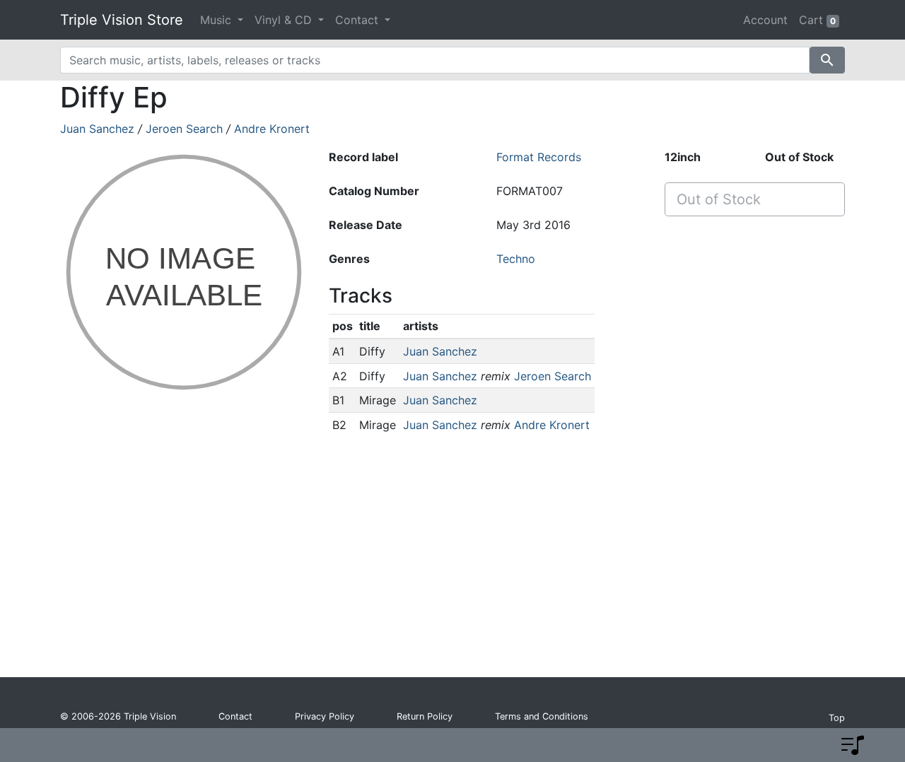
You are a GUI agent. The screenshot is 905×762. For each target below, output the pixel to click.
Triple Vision (150, 716)
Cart (817, 20)
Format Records (538, 157)
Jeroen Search (184, 129)
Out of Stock (719, 199)
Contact (235, 716)
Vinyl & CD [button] (285, 20)
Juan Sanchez (97, 129)
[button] (852, 745)
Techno (515, 259)
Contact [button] (358, 20)
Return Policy (424, 716)
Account (765, 20)
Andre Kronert (272, 129)
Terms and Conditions (541, 716)
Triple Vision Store (121, 19)
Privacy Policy (324, 716)
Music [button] (217, 20)
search (827, 60)
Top (837, 718)
